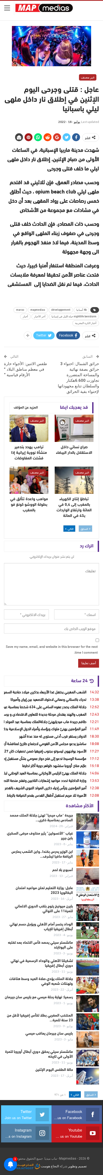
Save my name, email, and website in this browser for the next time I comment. (52, 649)
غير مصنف (88, 77)
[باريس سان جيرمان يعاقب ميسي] (87, 1039)
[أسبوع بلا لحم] (87, 876)
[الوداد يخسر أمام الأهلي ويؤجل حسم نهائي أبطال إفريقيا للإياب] (87, 930)
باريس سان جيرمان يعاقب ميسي (49, 1034)
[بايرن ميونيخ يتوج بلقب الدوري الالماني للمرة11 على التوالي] (87, 912)
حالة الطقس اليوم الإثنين (54, 1070)
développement (60, 309)
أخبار (25, 316)
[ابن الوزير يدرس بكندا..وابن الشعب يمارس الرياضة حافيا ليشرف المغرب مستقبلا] (87, 858)
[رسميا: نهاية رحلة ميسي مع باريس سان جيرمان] (87, 1003)
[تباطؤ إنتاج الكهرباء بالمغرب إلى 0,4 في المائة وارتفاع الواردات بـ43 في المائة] (74, 480)
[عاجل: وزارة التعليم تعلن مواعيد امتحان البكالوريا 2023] (87, 894)
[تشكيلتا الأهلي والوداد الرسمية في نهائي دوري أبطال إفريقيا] (87, 967)
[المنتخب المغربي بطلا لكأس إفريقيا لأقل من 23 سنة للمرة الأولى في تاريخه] (87, 1021)
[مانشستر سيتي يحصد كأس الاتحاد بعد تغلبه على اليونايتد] (87, 949)
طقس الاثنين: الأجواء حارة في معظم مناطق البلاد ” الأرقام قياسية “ (25, 369)
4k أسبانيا (81, 309)
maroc (20, 309)
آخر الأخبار (39, 316)
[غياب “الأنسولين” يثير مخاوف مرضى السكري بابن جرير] (87, 839)
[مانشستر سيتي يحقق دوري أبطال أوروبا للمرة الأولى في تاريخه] (87, 1058)
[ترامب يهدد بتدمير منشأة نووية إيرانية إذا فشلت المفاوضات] (29, 428)
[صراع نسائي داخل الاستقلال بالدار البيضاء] (74, 428)
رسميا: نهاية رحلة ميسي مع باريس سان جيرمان (39, 997)
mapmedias (37, 309)
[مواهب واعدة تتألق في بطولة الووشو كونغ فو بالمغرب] (29, 480)
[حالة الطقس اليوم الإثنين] (87, 1076)
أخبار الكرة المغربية (85, 323)
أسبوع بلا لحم (62, 870)
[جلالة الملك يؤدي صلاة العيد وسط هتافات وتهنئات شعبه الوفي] (87, 985)
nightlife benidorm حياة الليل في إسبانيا (74, 316)
